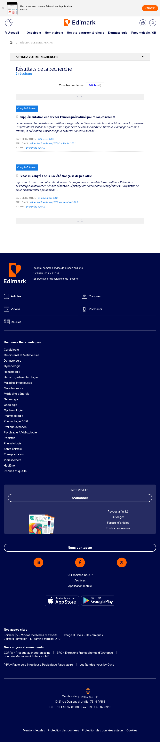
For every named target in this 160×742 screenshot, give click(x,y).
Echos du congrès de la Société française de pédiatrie (56, 176)
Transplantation (14, 454)
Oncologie (34, 32)
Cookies (131, 730)
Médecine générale (16, 393)
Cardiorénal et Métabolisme (21, 355)
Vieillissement (12, 460)
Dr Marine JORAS (35, 147)
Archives (80, 580)
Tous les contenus (71, 85)
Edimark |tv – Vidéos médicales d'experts (31, 635)
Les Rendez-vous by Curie (97, 664)
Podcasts (95, 309)
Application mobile (80, 586)
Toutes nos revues (118, 528)
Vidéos (15, 309)
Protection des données (63, 730)
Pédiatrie (9, 438)
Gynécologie (12, 366)
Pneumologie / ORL (144, 32)
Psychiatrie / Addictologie (20, 432)
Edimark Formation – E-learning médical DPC (32, 638)
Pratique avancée (15, 427)
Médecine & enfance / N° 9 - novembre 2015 (53, 202)
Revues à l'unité (118, 511)
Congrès (95, 296)
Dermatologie (117, 32)
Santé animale (13, 448)
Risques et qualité (15, 471)
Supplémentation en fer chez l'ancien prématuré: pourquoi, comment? (67, 117)
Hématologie (54, 32)
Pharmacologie (13, 415)
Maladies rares (13, 388)
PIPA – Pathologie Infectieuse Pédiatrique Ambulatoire (38, 664)
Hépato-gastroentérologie (85, 32)
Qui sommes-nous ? (80, 575)
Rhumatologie (12, 443)
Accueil (13, 32)
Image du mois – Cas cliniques (83, 635)
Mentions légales (34, 730)
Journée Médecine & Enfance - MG (27, 656)
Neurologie (11, 399)
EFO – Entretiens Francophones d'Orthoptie (85, 652)
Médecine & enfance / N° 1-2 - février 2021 (52, 143)
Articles (16, 296)
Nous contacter (80, 548)
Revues (16, 322)
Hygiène (9, 465)
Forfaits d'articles (118, 522)
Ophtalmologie (13, 410)
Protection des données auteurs (103, 730)
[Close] (3, 8)
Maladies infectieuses (18, 382)
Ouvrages (118, 517)
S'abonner (80, 498)
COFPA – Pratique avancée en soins (27, 652)
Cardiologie (11, 349)
